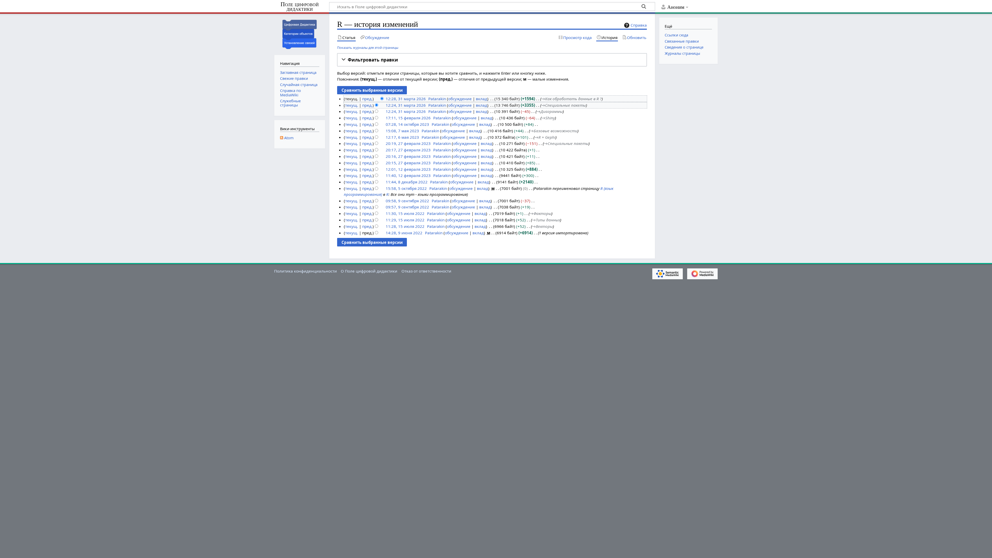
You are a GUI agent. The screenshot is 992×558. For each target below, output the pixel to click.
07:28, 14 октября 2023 (407, 124)
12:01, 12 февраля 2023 (408, 169)
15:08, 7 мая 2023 (402, 130)
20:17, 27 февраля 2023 (408, 149)
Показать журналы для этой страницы (367, 47)
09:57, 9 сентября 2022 (407, 207)
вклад (481, 98)
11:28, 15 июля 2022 (405, 226)
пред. (367, 98)
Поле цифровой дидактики (300, 7)
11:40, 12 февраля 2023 (408, 175)
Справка (639, 25)
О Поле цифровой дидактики (369, 271)
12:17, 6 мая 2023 (402, 137)
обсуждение (460, 98)
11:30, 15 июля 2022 (405, 213)
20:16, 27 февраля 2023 (408, 156)
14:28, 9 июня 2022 (404, 232)
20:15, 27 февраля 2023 (408, 162)
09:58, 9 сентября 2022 (407, 200)
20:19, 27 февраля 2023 (408, 143)
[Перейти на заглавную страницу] (299, 34)
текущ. (351, 105)
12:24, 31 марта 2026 (406, 105)
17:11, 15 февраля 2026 (408, 117)
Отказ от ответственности (426, 271)
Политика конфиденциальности (305, 271)
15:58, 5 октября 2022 (406, 188)
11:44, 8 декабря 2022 (407, 181)
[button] (492, 60)
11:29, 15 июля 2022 (405, 219)
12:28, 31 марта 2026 (406, 98)
